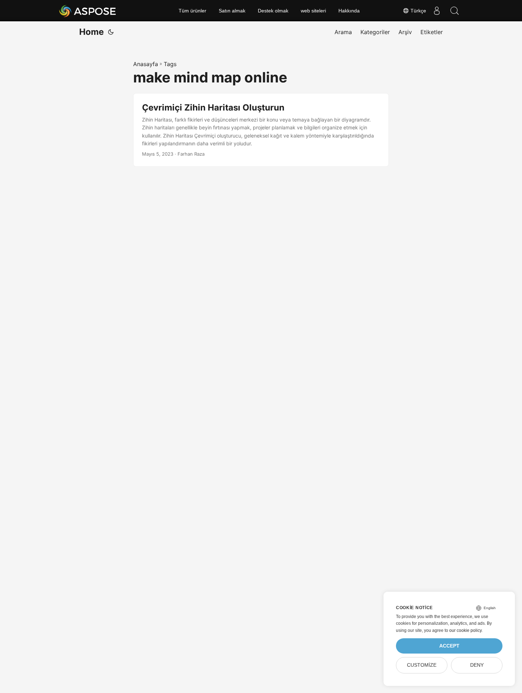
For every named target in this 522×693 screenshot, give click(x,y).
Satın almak (232, 11)
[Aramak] (454, 10)
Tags (170, 64)
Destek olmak (273, 11)
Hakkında (349, 11)
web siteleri (313, 11)
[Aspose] (88, 11)
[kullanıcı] (437, 10)
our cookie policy (465, 630)
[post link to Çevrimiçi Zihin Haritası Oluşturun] (261, 130)
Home (91, 32)
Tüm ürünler (192, 11)
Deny (477, 665)
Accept (449, 646)
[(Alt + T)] (111, 32)
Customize (421, 665)
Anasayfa (145, 64)
